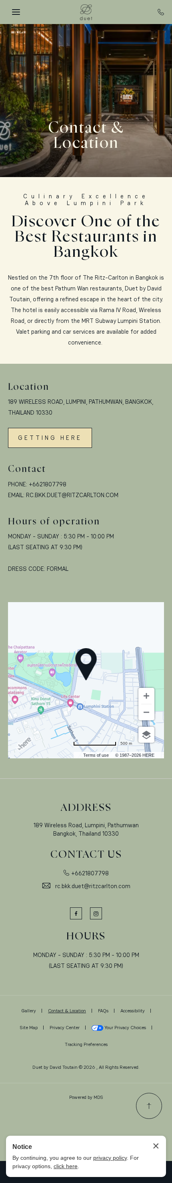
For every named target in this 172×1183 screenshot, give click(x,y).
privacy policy (110, 1158)
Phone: (17, 484)
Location (28, 387)
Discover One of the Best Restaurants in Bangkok (86, 237)
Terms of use (96, 755)
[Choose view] (146, 735)
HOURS (86, 936)
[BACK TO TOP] (149, 1106)
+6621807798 (47, 484)
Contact (27, 469)
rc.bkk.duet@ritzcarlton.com (72, 495)
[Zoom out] (146, 712)
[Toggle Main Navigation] (16, 12)
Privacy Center (65, 1027)
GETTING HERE (50, 437)
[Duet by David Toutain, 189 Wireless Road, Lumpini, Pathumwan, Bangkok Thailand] (86, 12)
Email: (16, 495)
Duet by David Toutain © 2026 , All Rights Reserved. (86, 1067)
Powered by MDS (86, 1097)
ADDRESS (86, 808)
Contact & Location (86, 136)
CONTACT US (86, 855)
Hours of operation (54, 521)
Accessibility (132, 1011)
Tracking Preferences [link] (86, 1044)
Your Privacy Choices (124, 1027)
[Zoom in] (146, 696)
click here (66, 1166)
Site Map (29, 1027)
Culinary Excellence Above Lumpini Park (86, 199)
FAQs (103, 1011)
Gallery (28, 1011)
